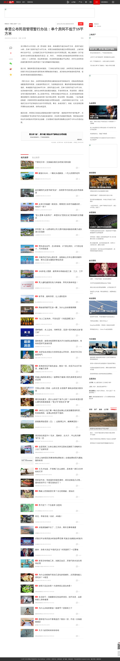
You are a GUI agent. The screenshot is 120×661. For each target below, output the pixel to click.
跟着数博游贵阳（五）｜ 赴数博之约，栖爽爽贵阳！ (57, 421)
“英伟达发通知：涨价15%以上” (99, 321)
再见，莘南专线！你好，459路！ (49, 516)
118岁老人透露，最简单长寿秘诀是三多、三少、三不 (61, 271)
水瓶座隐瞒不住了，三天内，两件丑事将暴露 (57, 527)
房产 (95, 409)
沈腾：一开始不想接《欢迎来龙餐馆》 (101, 279)
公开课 (106, 409)
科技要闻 (92, 298)
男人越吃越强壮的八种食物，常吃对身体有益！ (58, 282)
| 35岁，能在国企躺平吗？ (98, 386)
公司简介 (48, 659)
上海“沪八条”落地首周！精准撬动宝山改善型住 (103, 57)
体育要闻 (92, 212)
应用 (23, 2)
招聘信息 (59, 659)
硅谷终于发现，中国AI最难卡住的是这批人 (102, 316)
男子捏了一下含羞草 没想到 (50, 505)
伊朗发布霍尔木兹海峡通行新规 (99, 191)
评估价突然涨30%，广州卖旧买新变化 (39, 137)
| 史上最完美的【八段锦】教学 (100, 382)
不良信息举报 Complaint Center (82, 659)
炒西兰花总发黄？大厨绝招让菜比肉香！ (55, 586)
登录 (97, 2)
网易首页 (18, 2)
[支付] (86, 2)
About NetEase (41, 659)
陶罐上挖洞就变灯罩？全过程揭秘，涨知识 (56, 491)
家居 (90, 409)
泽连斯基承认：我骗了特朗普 (98, 133)
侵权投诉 (98, 659)
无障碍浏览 (30, 2)
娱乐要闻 (92, 261)
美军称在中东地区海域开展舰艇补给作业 (102, 443)
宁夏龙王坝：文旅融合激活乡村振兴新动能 (53, 162)
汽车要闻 (92, 339)
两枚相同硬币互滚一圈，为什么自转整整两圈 (57, 307)
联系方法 (54, 659)
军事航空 (114, 409)
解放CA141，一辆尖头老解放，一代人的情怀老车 (59, 173)
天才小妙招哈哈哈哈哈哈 (49, 630)
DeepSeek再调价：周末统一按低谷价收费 (102, 325)
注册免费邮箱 (104, 2)
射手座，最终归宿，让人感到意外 (53, 296)
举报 (82, 38)
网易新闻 (96, 24)
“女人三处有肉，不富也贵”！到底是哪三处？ (57, 319)
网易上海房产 (13, 23)
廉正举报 (93, 659)
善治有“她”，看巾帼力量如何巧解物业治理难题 (48, 134)
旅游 (100, 409)
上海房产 (92, 34)
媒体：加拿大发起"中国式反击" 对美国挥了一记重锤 (56, 550)
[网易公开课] (74, 2)
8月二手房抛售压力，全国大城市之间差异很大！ (103, 61)
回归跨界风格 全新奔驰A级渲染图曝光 (101, 373)
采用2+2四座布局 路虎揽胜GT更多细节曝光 (103, 363)
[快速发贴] (11, 48)
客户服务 (65, 659)
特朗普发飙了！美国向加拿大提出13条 (101, 195)
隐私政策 (70, 659)
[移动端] (68, 2)
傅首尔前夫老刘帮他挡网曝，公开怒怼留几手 (103, 287)
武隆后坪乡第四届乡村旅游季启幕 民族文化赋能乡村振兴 (59, 538)
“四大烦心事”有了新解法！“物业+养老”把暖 (102, 65)
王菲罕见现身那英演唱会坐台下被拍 (100, 283)
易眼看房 (79, 139)
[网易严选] (80, 2)
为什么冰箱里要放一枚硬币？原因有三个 (55, 608)
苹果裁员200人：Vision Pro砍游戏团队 (101, 329)
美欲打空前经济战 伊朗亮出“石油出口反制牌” (103, 439)
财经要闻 (92, 173)
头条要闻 (92, 103)
